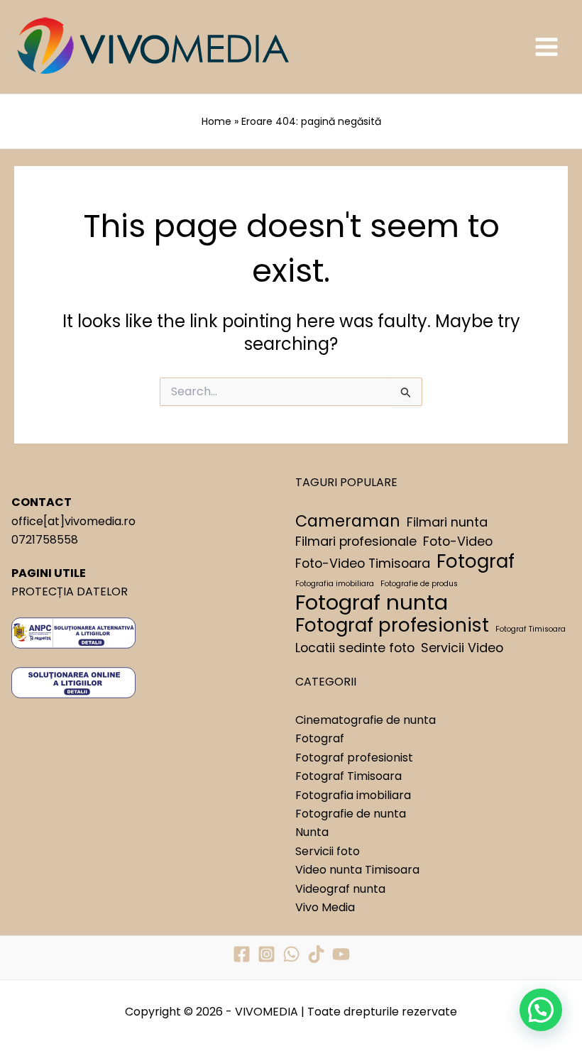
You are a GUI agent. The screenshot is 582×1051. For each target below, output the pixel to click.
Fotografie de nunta (350, 813)
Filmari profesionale (356, 541)
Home (216, 121)
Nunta (312, 832)
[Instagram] (267, 954)
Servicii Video (462, 647)
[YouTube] (341, 954)
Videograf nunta (340, 889)
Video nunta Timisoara (357, 870)
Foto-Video (458, 541)
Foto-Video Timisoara (362, 563)
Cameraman (347, 521)
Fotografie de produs (419, 583)
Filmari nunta (447, 522)
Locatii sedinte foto (354, 647)
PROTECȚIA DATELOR (69, 591)
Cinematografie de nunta (365, 720)
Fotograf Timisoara (530, 629)
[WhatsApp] (291, 954)
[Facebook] (242, 954)
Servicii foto (327, 851)
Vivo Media (325, 907)
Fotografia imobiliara (334, 583)
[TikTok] (316, 954)
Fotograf (475, 561)
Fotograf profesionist (392, 625)
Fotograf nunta (371, 602)
